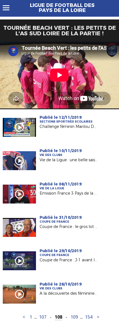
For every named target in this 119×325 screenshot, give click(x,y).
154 (88, 317)
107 (42, 317)
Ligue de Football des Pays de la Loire (62, 7)
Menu (9, 7)
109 (74, 317)
